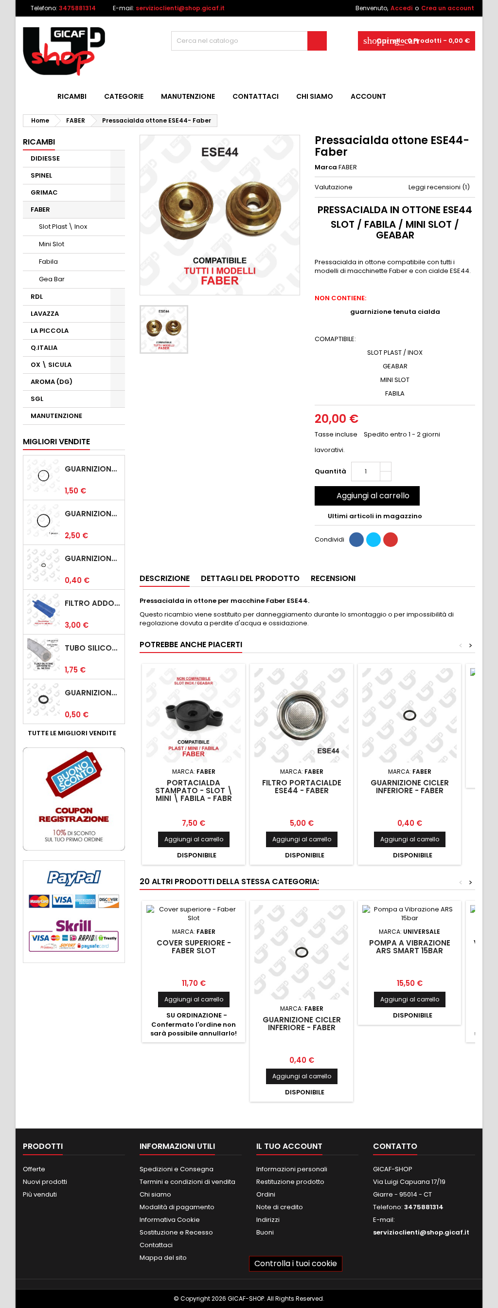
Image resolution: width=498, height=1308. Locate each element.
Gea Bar (52, 279)
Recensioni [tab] (333, 578)
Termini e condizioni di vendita (187, 1181)
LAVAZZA (45, 313)
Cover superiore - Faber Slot (194, 947)
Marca (326, 167)
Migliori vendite (56, 441)
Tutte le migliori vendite (75, 733)
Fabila (48, 261)
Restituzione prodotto (290, 1181)
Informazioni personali (291, 1169)
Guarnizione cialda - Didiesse (93, 469)
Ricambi (72, 96)
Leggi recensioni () (439, 187)
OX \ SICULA (51, 364)
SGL (37, 398)
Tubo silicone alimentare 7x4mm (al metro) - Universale (93, 648)
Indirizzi (268, 1219)
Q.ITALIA (44, 347)
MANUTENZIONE (188, 96)
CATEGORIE (123, 96)
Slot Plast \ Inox (63, 226)
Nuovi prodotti (45, 1181)
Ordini (265, 1194)
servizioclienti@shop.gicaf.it (180, 8)
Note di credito (279, 1207)
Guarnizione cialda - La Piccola (93, 514)
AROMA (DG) (51, 381)
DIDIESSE (45, 158)
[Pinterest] (390, 539)
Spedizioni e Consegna (176, 1169)
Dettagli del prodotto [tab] (250, 578)
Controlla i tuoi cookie (295, 1263)
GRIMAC (44, 192)
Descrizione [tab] (165, 578)
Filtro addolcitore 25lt (93, 603)
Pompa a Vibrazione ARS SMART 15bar (409, 947)
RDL (37, 296)
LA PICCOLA (50, 330)
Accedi (401, 8)
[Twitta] (373, 539)
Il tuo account (289, 1146)
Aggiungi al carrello (366, 495)
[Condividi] (356, 539)
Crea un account (447, 8)
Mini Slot (51, 244)
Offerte (34, 1169)
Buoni (265, 1232)
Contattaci (255, 96)
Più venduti (40, 1194)
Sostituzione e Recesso (176, 1232)
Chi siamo (314, 96)
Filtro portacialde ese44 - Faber (301, 787)
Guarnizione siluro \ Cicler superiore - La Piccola (93, 693)
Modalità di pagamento (177, 1207)
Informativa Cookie (170, 1219)
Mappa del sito (163, 1257)
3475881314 (77, 8)
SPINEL (41, 175)
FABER (40, 209)
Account (368, 96)
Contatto (395, 1146)
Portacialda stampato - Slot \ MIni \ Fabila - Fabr (193, 790)
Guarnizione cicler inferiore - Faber (93, 559)
